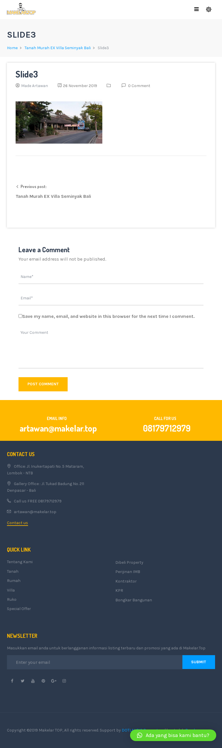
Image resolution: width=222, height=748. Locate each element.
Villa (11, 590)
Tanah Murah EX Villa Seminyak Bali (58, 47)
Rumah (14, 580)
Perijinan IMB (127, 571)
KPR (119, 590)
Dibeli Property (129, 562)
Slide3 (27, 74)
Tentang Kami (20, 561)
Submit (198, 661)
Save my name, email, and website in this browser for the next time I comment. (108, 316)
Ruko (11, 599)
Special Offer (19, 608)
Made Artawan (34, 85)
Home (12, 47)
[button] (173, 735)
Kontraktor (126, 581)
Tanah (12, 571)
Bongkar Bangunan (133, 600)
